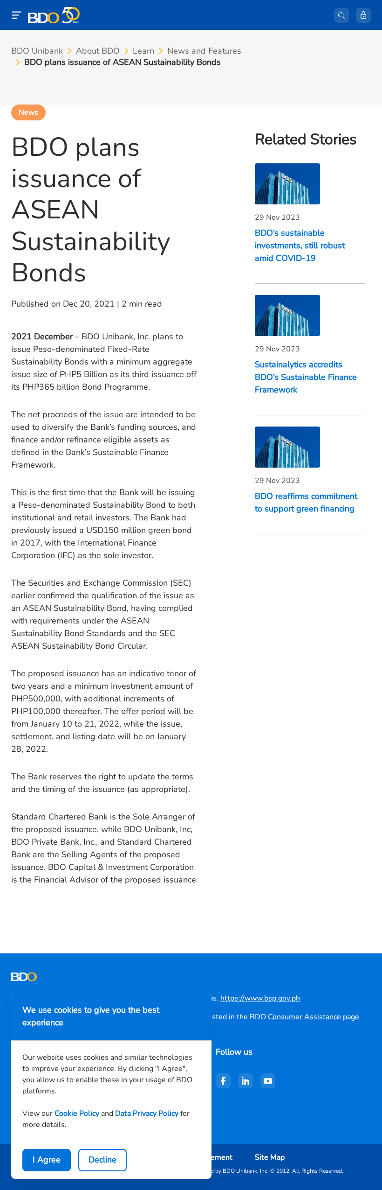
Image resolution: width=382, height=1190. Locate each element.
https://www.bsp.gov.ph (260, 998)
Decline (102, 1159)
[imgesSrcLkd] (245, 1080)
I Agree (47, 1159)
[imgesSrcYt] (267, 1080)
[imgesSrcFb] (223, 1080)
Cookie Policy (77, 1113)
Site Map (270, 1157)
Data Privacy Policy (146, 1113)
